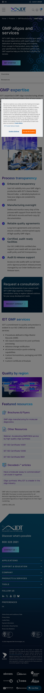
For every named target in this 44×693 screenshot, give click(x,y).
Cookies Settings (14, 131)
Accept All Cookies (29, 131)
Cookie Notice (19, 123)
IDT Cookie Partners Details (11, 126)
